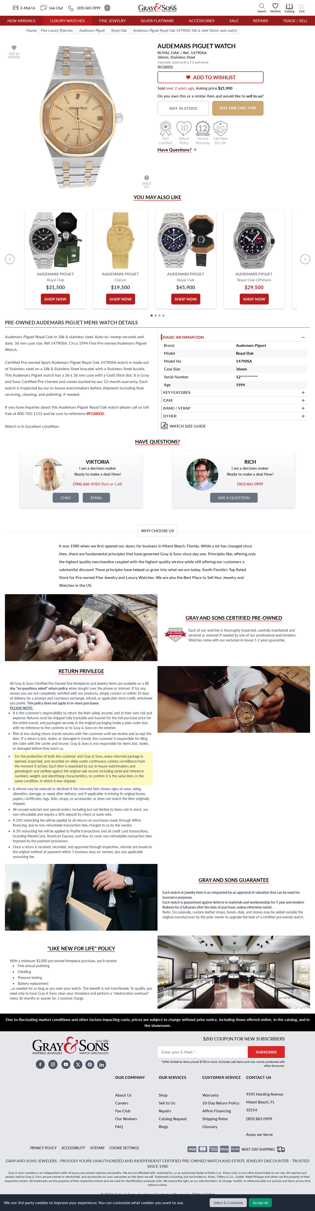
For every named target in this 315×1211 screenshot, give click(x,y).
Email (96, 497)
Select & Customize (228, 1202)
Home (31, 30)
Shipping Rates (215, 1118)
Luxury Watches (67, 20)
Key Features (176, 392)
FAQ (119, 1126)
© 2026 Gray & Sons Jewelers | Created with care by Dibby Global (157, 1194)
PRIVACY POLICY (43, 1147)
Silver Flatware (157, 20)
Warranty (210, 1095)
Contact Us (258, 1077)
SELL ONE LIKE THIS (238, 108)
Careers (121, 1103)
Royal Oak (119, 30)
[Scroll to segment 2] (156, 316)
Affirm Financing (216, 1111)
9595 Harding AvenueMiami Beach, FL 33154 (264, 1102)
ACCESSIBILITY (73, 1147)
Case (168, 400)
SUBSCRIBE (266, 1052)
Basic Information (183, 337)
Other (169, 416)
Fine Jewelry (112, 20)
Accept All (260, 1202)
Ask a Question (234, 497)
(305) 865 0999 (259, 1118)
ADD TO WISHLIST (214, 77)
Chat (66, 497)
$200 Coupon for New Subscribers (244, 1039)
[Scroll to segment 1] (152, 316)
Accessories (202, 20)
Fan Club (122, 1111)
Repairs (260, 20)
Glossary (209, 1126)
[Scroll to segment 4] (163, 316)
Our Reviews (126, 1118)
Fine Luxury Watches (57, 30)
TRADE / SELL (295, 20)
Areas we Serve (259, 1134)
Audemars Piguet (92, 30)
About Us (123, 1095)
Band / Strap (176, 408)
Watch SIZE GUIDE (188, 426)
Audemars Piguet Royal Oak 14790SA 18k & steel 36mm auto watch (185, 30)
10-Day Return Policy (220, 1103)
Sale (233, 20)
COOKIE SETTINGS (124, 1147)
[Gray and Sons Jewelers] (157, 7)
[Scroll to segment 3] (159, 316)
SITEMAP (97, 1147)
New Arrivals (21, 20)
